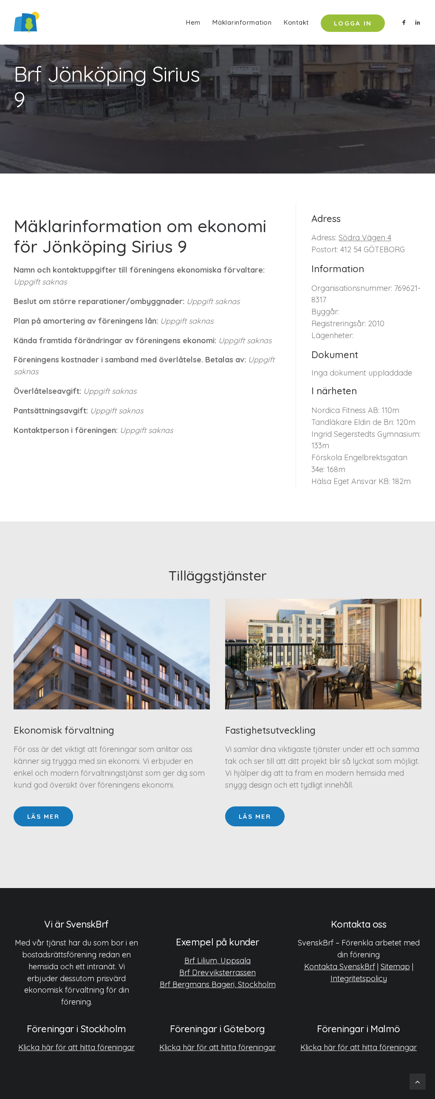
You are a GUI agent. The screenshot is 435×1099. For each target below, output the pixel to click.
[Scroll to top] (418, 1081)
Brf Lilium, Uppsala (217, 960)
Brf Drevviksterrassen (217, 972)
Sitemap (395, 966)
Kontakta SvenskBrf (339, 966)
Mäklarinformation (242, 22)
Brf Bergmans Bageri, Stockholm (218, 984)
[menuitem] (193, 22)
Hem (193, 22)
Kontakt (296, 22)
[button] (405, 22)
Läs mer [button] (43, 816)
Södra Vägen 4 (365, 237)
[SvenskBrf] (27, 22)
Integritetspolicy (358, 978)
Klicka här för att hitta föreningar (76, 1047)
